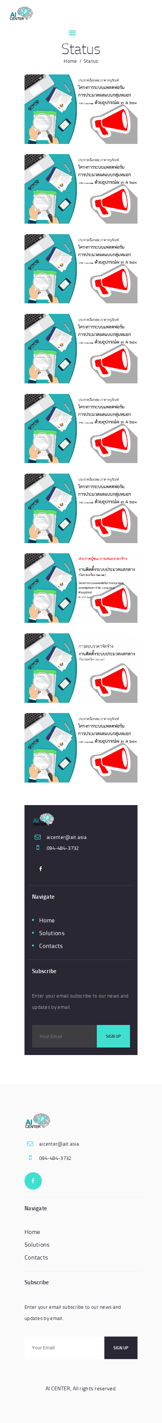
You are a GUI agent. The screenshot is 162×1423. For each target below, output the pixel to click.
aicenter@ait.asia (67, 837)
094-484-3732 (63, 848)
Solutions (51, 933)
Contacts (51, 946)
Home (70, 61)
